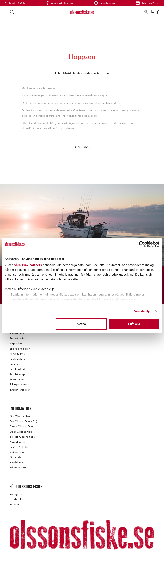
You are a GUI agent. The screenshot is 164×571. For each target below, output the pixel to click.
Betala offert (17, 369)
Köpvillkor (16, 343)
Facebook (16, 499)
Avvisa (81, 324)
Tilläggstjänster (19, 384)
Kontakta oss (17, 442)
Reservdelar (17, 379)
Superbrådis (17, 338)
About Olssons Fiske (22, 426)
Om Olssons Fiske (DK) (23, 421)
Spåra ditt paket (20, 348)
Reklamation (17, 359)
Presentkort (17, 364)
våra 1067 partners (28, 265)
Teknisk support (19, 374)
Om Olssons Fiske (20, 416)
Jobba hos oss (18, 467)
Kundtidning (17, 462)
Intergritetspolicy (20, 389)
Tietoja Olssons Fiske (22, 436)
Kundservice (17, 333)
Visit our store (18, 452)
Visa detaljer (143, 311)
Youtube (15, 504)
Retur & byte (17, 353)
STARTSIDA (82, 146)
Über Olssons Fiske (21, 431)
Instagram (16, 494)
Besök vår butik (19, 447)
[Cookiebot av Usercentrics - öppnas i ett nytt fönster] (141, 244)
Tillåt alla (134, 324)
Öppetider (16, 457)
